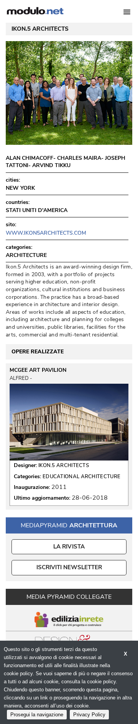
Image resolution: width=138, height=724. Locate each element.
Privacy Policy (89, 714)
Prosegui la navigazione (36, 714)
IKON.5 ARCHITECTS (63, 465)
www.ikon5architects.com (46, 233)
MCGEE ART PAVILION (38, 370)
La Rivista (69, 546)
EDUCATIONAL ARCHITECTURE (81, 476)
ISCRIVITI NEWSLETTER (69, 567)
